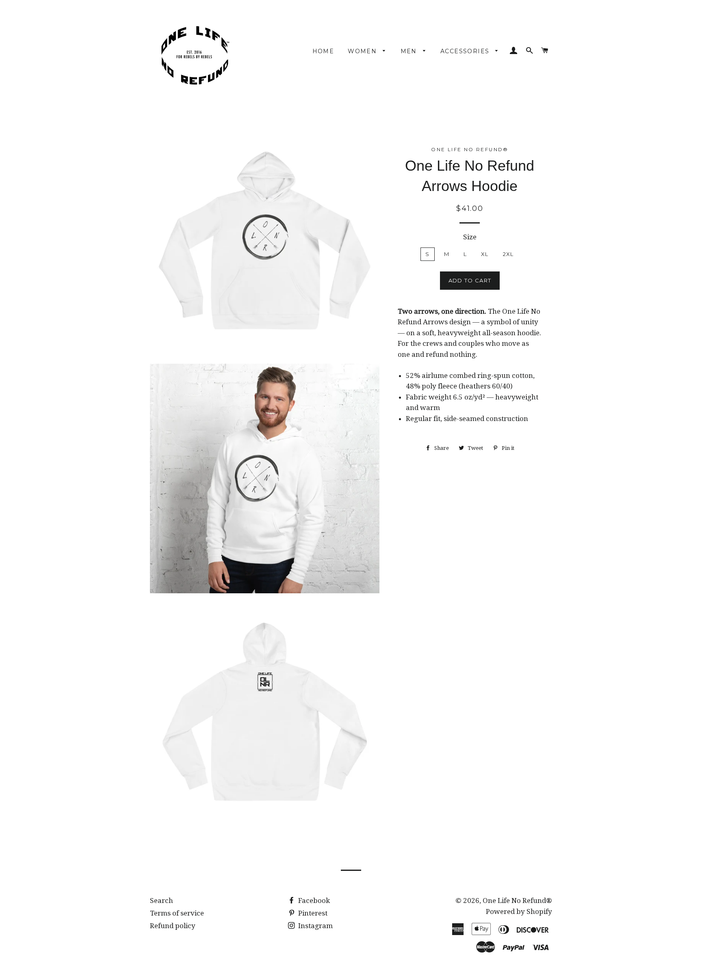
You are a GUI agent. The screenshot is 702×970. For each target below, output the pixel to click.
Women (363, 51)
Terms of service (177, 913)
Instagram (315, 926)
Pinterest (312, 913)
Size (470, 237)
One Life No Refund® (517, 900)
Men (410, 51)
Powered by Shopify (519, 911)
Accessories (466, 51)
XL (485, 254)
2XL (508, 254)
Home (323, 51)
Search (161, 900)
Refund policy (172, 926)
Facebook (313, 900)
